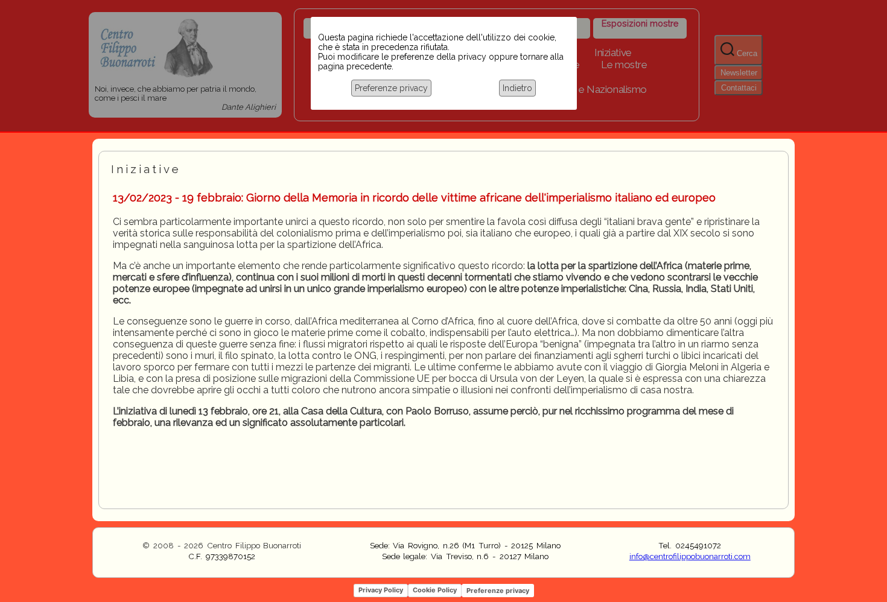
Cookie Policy (435, 590)
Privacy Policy (380, 590)
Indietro (517, 88)
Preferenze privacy (391, 88)
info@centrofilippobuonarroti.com (690, 556)
